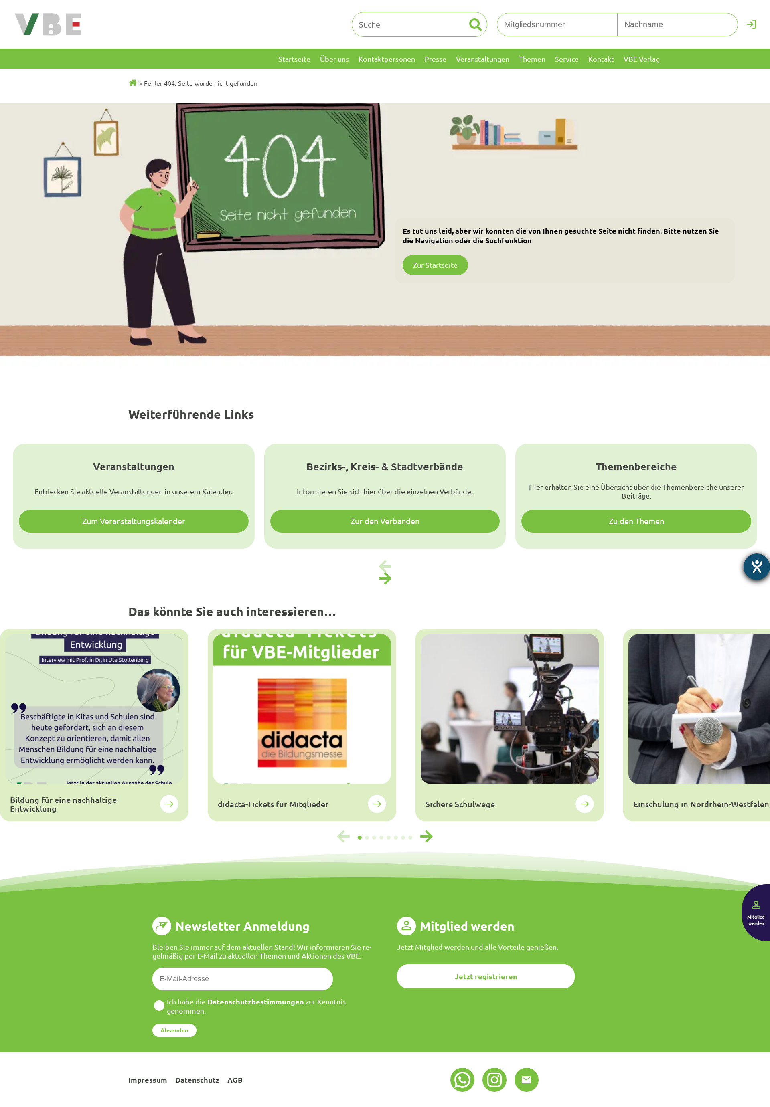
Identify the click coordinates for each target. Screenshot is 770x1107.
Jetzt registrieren (486, 976)
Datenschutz (197, 1079)
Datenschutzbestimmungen (255, 1001)
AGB (235, 1079)
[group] (94, 725)
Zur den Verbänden (385, 521)
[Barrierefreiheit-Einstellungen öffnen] (757, 567)
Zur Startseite (435, 265)
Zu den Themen (636, 521)
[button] (385, 579)
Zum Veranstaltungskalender (133, 521)
